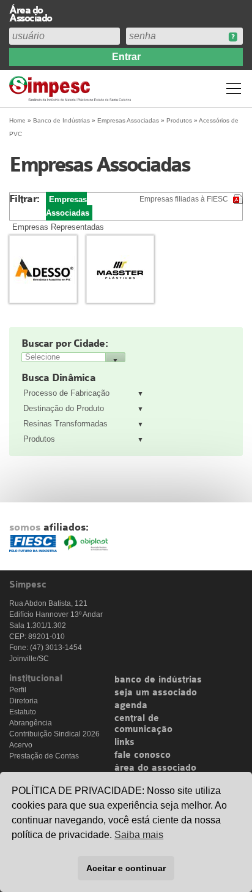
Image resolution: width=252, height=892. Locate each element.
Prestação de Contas (44, 756)
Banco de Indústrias (61, 120)
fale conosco (142, 755)
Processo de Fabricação (66, 393)
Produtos (39, 439)
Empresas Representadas (58, 227)
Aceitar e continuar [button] (126, 868)
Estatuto (22, 712)
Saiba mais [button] (138, 835)
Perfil (17, 690)
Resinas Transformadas (65, 423)
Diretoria (23, 701)
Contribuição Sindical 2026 (54, 734)
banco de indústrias (158, 680)
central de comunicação (143, 724)
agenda (130, 705)
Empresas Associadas (128, 120)
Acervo (20, 745)
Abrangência (30, 723)
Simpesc (72, 88)
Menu (233, 88)
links (124, 742)
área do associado (155, 768)
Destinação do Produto (63, 408)
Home (17, 120)
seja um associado (155, 692)
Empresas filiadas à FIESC (183, 199)
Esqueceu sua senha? (232, 37)
